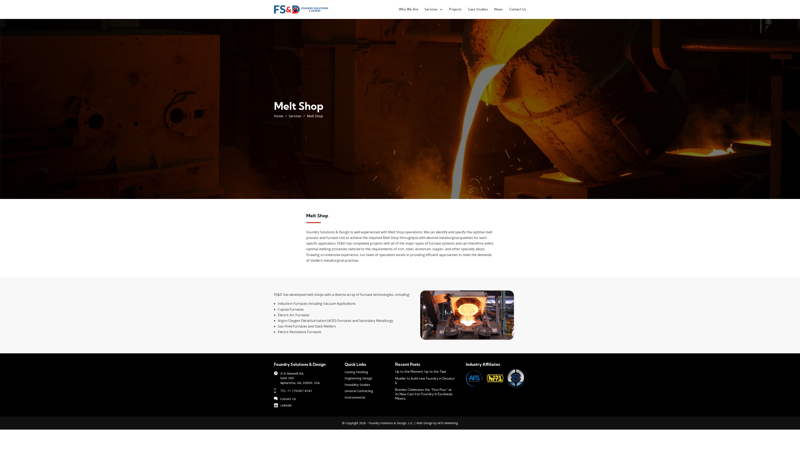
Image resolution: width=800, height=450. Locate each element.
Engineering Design (358, 378)
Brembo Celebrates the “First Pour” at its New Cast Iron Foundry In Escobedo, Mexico (424, 394)
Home (278, 116)
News (498, 9)
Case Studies (478, 9)
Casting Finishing (356, 372)
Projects (455, 9)
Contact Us (517, 9)
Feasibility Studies (357, 384)
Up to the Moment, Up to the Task (420, 372)
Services (431, 9)
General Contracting (359, 391)
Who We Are (408, 9)
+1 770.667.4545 (299, 391)
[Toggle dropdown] (441, 9)
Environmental (355, 397)
